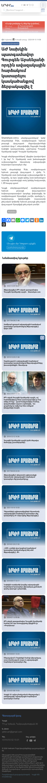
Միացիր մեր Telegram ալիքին (21, 243)
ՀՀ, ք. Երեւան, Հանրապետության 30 (20, 724)
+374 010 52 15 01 (10, 740)
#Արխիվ (12, 211)
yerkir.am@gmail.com (12, 732)
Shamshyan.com (9, 138)
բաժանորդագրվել (16, 247)
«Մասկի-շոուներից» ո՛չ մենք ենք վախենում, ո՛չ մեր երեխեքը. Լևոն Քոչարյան (22, 24)
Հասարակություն (26, 26)
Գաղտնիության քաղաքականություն (16, 775)
